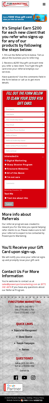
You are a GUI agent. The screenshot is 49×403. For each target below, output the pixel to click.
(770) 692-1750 (26, 309)
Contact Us (24, 370)
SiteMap (29, 398)
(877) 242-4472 (26, 306)
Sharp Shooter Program (20, 164)
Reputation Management (25, 330)
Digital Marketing (17, 160)
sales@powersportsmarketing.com (19, 284)
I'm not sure (13, 177)
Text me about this (17, 198)
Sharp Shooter (25, 336)
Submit (9, 204)
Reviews (25, 349)
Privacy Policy (38, 398)
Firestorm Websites (17, 168)
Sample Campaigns (26, 343)
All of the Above (15, 173)
